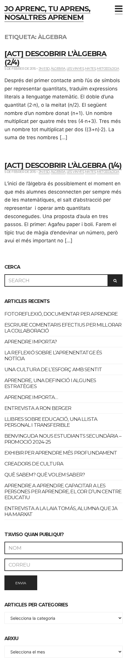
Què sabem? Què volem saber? (44, 475)
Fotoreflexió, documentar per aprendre (61, 314)
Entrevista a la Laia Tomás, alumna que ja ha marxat (60, 511)
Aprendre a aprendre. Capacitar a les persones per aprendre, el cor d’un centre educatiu (62, 491)
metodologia (108, 68)
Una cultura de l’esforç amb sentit (53, 369)
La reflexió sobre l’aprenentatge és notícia (53, 355)
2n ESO (44, 68)
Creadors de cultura (33, 464)
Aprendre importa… (31, 397)
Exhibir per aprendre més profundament (60, 453)
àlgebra (58, 68)
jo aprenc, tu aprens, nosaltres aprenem (47, 13)
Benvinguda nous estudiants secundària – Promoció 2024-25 (62, 439)
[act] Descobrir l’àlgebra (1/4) (63, 165)
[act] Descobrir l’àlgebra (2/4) (55, 57)
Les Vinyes (75, 68)
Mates (90, 68)
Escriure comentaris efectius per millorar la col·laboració (62, 328)
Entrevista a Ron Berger (37, 408)
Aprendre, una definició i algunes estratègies (50, 383)
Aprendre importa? (30, 342)
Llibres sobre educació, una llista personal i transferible (50, 422)
